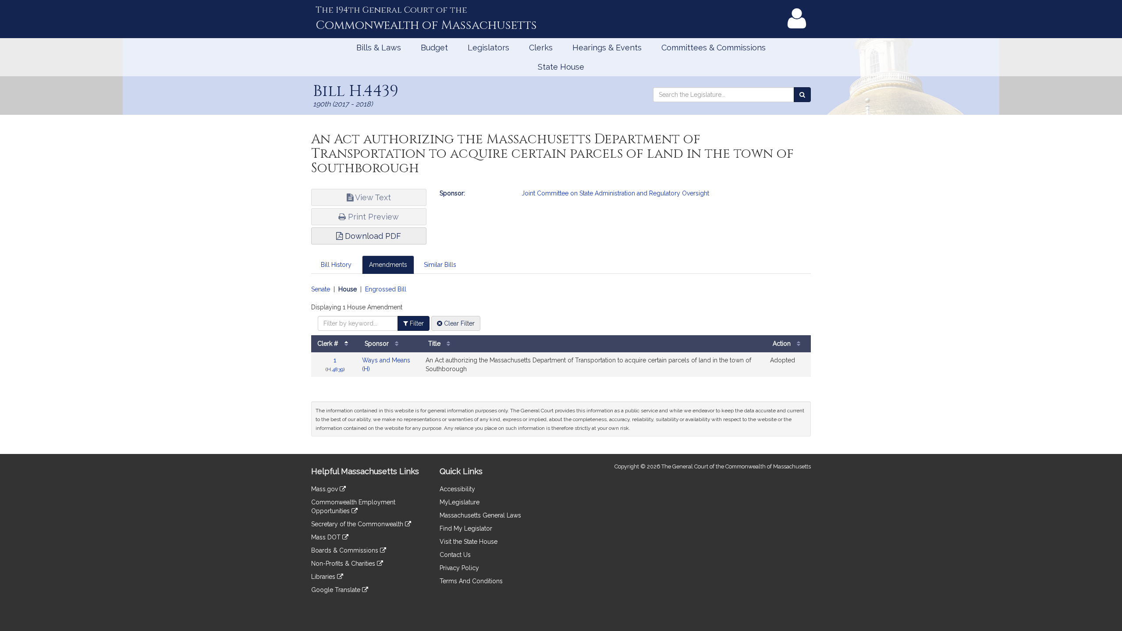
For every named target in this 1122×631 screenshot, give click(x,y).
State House (561, 66)
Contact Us (455, 554)
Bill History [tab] (336, 264)
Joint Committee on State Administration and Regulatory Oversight (615, 193)
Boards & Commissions (345, 550)
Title (435, 343)
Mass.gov (325, 489)
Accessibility (457, 489)
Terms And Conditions (471, 581)
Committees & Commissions (713, 47)
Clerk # (328, 343)
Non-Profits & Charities (344, 563)
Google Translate (336, 589)
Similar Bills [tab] (440, 264)
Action (782, 343)
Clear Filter (458, 323)
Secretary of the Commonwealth (358, 524)
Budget (434, 47)
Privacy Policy (459, 567)
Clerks (541, 47)
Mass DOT (326, 537)
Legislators (488, 47)
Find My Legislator (466, 528)
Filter (416, 323)
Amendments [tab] (388, 264)
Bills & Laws (378, 47)
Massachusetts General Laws (480, 515)
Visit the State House (468, 541)
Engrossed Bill (385, 289)
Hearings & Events (607, 47)
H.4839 (335, 369)
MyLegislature (459, 502)
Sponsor (378, 343)
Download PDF (372, 236)
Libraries (324, 576)
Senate (320, 289)
